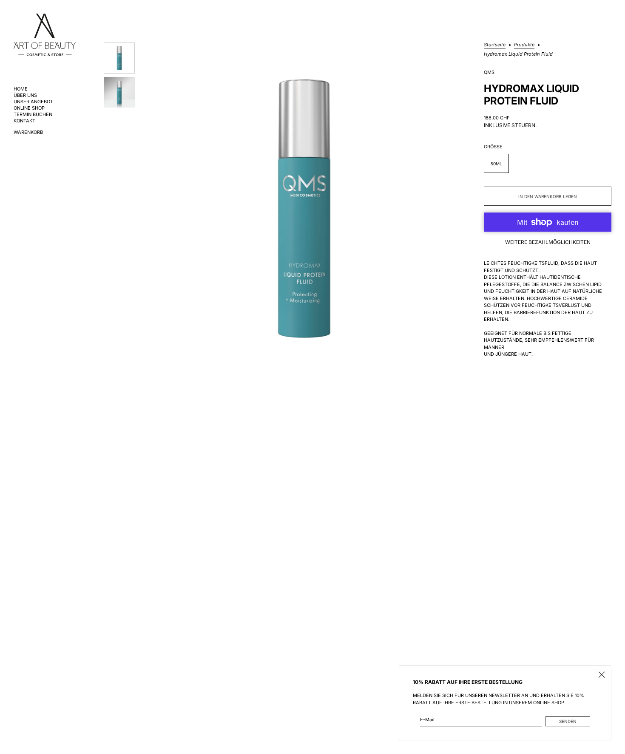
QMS (489, 72)
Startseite (495, 45)
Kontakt (24, 121)
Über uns (25, 95)
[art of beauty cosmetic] (45, 35)
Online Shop (29, 108)
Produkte (524, 45)
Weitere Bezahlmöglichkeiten (548, 242)
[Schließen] (601, 675)
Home (21, 89)
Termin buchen (33, 114)
